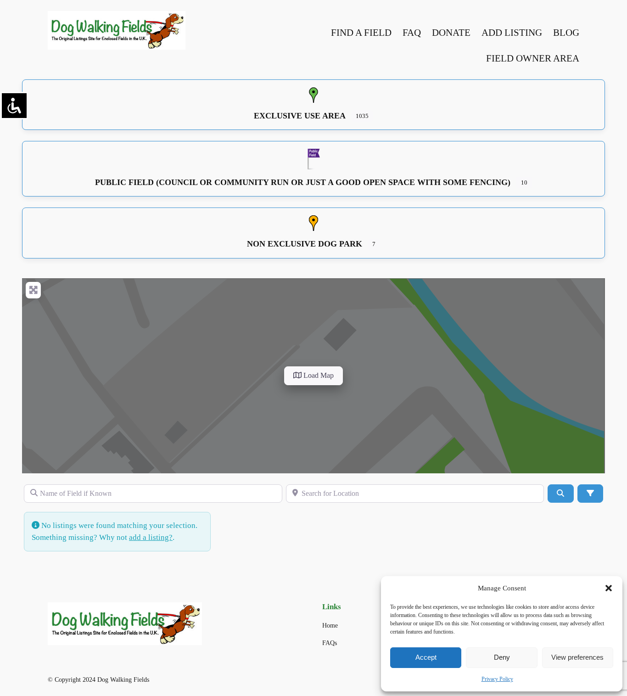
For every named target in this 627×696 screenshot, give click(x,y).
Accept (426, 657)
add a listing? (151, 537)
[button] (608, 588)
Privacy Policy (497, 679)
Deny (502, 657)
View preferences (577, 657)
